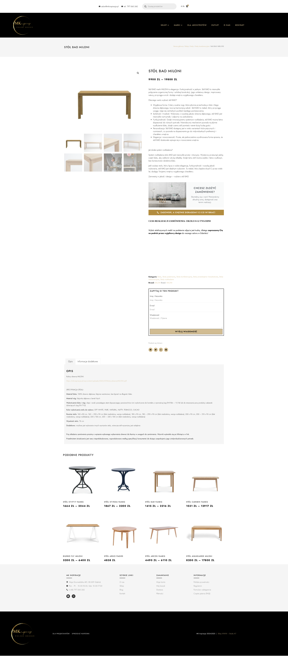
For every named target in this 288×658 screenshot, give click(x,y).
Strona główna (178, 46)
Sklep (187, 46)
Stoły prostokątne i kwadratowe (205, 276)
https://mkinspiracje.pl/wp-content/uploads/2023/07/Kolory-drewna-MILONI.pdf (96, 381)
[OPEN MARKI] (182, 25)
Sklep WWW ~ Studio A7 (227, 633)
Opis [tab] (70, 361)
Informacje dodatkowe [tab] (88, 361)
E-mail (152, 305)
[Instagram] (73, 596)
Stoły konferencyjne (202, 46)
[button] (138, 73)
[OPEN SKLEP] (168, 25)
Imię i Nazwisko (156, 296)
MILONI (158, 282)
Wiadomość (154, 315)
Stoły (192, 46)
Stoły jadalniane (168, 276)
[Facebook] (68, 596)
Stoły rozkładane (167, 279)
